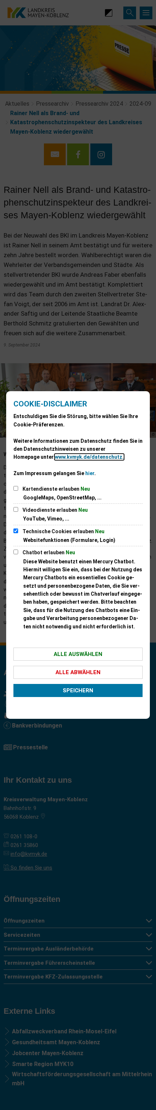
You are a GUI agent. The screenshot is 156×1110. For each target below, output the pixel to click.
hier (89, 473)
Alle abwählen (78, 672)
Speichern (78, 690)
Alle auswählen (78, 654)
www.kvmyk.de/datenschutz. (89, 457)
